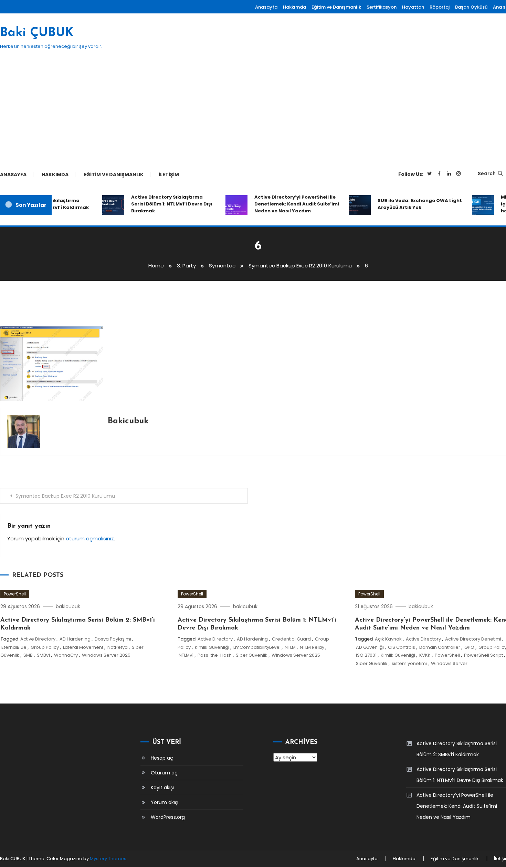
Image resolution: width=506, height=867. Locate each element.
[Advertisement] (253, 112)
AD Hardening (75, 639)
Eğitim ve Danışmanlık (336, 7)
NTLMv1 (186, 655)
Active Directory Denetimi (473, 639)
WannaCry (66, 655)
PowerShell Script (483, 655)
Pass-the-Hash (215, 655)
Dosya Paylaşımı (113, 639)
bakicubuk (128, 421)
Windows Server (449, 663)
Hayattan (413, 7)
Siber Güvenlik (251, 655)
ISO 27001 (366, 655)
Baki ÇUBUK (37, 33)
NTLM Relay (312, 647)
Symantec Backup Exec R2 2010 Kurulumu (65, 496)
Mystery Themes (108, 858)
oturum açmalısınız (90, 538)
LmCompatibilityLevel (257, 647)
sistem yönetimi (409, 663)
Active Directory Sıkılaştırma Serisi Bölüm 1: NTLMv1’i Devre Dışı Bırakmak (164, 204)
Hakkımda (294, 7)
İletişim (169, 174)
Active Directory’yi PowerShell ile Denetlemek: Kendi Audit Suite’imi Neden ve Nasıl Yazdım (289, 204)
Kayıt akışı (162, 787)
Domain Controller (439, 647)
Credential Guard (291, 639)
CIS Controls (401, 647)
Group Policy (45, 647)
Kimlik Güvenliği (212, 647)
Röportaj (440, 7)
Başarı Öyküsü (471, 7)
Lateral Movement (83, 647)
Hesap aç (162, 757)
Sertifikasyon (382, 7)
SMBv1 (43, 655)
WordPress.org (168, 817)
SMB (28, 655)
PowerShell (15, 594)
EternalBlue (14, 647)
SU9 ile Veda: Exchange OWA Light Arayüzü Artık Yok (413, 204)
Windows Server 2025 (106, 655)
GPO (469, 647)
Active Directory (37, 639)
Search (487, 173)
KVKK (425, 655)
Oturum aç (164, 772)
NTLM (290, 647)
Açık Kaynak (388, 639)
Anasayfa (266, 7)
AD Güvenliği (370, 647)
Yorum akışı (164, 802)
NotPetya (117, 647)
